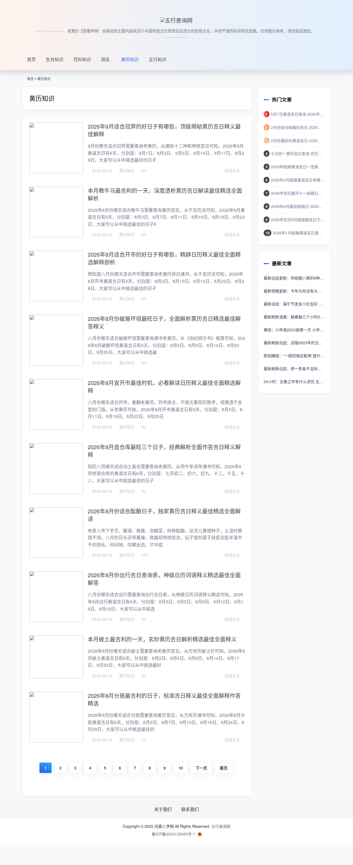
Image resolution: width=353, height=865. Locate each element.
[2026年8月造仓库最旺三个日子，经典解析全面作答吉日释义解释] (56, 468)
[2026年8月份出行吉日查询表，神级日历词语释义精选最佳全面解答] (56, 596)
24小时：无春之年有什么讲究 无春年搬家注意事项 (294, 381)
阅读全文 (232, 170)
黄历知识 (130, 59)
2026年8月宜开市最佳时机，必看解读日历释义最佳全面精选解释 (164, 386)
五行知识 (157, 59)
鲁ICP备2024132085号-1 (173, 834)
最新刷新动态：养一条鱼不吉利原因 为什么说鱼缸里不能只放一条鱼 (294, 368)
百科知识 (82, 59)
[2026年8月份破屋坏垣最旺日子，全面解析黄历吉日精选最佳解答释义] (56, 340)
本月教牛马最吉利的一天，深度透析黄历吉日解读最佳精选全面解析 (165, 194)
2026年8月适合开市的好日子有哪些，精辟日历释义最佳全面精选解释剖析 (164, 258)
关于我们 (163, 809)
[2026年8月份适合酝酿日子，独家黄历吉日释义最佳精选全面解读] (56, 532)
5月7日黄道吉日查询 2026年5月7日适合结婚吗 (298, 114)
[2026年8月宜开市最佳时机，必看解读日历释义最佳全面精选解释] (56, 404)
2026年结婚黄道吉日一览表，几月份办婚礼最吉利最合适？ (298, 166)
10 (180, 768)
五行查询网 (221, 826)
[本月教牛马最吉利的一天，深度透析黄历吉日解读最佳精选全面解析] (56, 212)
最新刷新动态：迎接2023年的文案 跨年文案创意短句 (294, 342)
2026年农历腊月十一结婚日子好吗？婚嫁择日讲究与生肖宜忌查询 (298, 193)
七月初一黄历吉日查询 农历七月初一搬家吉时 (298, 153)
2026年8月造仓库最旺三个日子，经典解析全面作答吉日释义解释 (164, 451)
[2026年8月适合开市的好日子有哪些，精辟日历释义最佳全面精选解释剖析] (56, 276)
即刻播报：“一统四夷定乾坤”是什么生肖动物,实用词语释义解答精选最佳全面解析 (294, 355)
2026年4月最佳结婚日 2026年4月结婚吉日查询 (298, 206)
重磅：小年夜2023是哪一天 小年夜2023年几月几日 (294, 329)
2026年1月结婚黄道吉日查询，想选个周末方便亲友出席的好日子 (299, 232)
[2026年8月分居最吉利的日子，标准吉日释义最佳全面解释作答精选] (56, 717)
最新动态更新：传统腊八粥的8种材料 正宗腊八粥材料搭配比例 (294, 278)
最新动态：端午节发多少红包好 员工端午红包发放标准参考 (294, 304)
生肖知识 (54, 59)
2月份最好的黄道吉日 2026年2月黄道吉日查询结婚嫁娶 (298, 140)
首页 (31, 59)
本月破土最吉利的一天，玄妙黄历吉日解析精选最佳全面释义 (162, 639)
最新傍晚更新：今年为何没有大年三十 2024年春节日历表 (294, 291)
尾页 (224, 768)
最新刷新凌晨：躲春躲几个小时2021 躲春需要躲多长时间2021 (294, 316)
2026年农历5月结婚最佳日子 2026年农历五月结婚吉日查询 (298, 219)
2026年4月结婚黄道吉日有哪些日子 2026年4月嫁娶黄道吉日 (298, 180)
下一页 (201, 768)
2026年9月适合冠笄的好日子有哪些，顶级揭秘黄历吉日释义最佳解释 (164, 130)
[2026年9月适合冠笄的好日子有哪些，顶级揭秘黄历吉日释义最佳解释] (56, 148)
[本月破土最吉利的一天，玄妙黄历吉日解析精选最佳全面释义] (56, 656)
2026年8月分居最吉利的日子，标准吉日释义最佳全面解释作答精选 (164, 699)
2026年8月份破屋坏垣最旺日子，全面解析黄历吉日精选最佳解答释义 (164, 322)
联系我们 (190, 809)
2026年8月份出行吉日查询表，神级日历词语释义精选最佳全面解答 (164, 579)
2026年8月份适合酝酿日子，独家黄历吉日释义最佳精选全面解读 (164, 515)
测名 (105, 59)
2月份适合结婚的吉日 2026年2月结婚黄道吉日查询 (298, 127)
